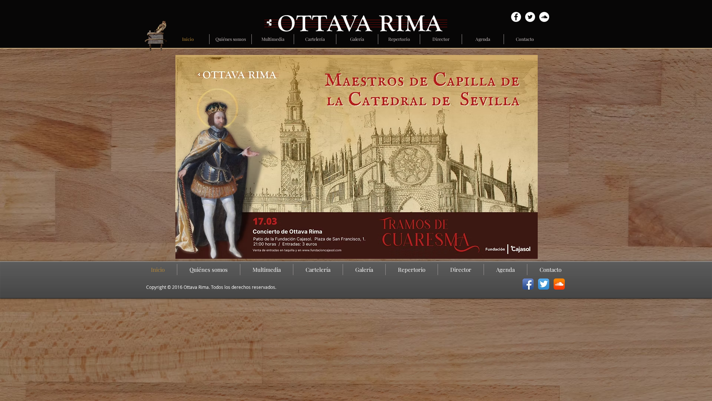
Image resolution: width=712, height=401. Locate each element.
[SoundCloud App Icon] (559, 284)
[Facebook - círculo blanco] (516, 17)
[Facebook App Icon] (528, 284)
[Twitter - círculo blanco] (530, 17)
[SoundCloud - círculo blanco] (544, 17)
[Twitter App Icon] (543, 284)
